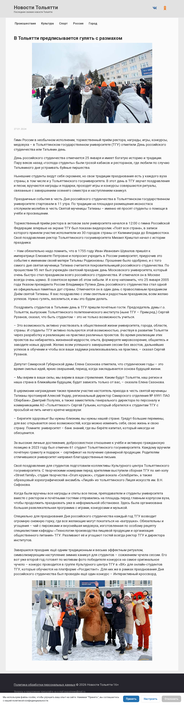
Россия (78, 23)
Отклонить (171, 698)
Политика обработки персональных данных (44, 684)
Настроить (150, 698)
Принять (131, 698)
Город (93, 23)
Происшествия (25, 23)
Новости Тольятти (36, 7)
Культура (47, 23)
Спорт (63, 23)
